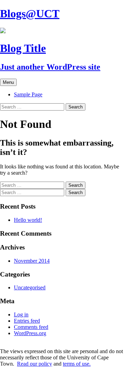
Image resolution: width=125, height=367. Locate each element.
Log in (21, 314)
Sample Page (28, 94)
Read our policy (34, 364)
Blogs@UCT (29, 13)
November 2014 (32, 261)
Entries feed (27, 321)
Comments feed (31, 327)
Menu (8, 82)
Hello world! (28, 220)
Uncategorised (29, 287)
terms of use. (77, 364)
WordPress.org (30, 333)
